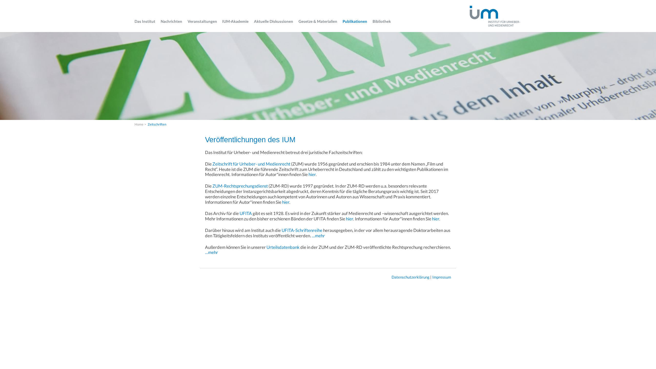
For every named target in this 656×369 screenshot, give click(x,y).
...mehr (318, 235)
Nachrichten (171, 21)
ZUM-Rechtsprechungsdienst (240, 186)
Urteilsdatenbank (283, 247)
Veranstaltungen (202, 21)
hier (312, 174)
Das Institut (145, 21)
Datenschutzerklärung (410, 277)
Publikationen (355, 21)
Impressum (441, 277)
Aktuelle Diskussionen (273, 21)
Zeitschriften (157, 124)
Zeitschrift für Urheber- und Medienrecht (251, 164)
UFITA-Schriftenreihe (302, 230)
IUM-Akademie (235, 21)
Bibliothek (382, 21)
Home (139, 124)
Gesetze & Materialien (318, 21)
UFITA (246, 213)
